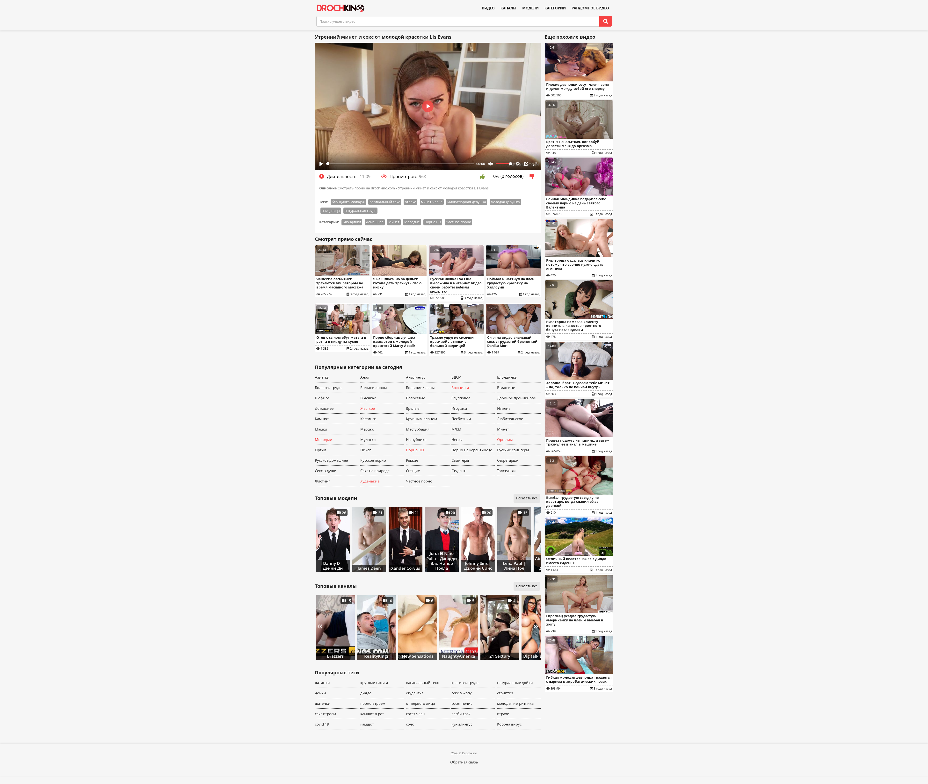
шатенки (322, 703)
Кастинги (368, 418)
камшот (367, 724)
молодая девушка (505, 202)
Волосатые (415, 398)
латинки (322, 682)
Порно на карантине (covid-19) (473, 449)
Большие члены (420, 387)
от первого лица (420, 703)
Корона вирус (509, 724)
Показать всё (527, 586)
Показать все (527, 498)
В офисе (322, 398)
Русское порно (373, 460)
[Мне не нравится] (533, 176)
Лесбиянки (461, 418)
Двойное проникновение (519, 398)
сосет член (415, 713)
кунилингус (461, 724)
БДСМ (456, 377)
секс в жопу (461, 692)
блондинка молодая (348, 202)
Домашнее (375, 222)
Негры (457, 439)
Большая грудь (328, 387)
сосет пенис (461, 703)
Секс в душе (325, 470)
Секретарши (508, 460)
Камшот (322, 418)
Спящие (413, 470)
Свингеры (460, 460)
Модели (530, 8)
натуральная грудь (360, 210)
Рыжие (412, 460)
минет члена (431, 202)
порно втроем (372, 703)
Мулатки (368, 439)
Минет (393, 222)
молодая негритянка (515, 703)
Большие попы (373, 387)
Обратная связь (464, 762)
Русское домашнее (331, 460)
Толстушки (506, 470)
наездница (331, 210)
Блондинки (352, 222)
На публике (416, 439)
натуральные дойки (515, 682)
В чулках (368, 398)
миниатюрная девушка (466, 202)
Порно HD (433, 222)
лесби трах (461, 713)
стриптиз (505, 692)
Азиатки (322, 377)
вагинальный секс (385, 202)
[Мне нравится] (483, 176)
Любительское (510, 418)
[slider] (400, 163)
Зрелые (412, 408)
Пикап (365, 449)
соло (410, 724)
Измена (503, 408)
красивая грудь (464, 682)
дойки (320, 692)
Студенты (459, 470)
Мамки (321, 429)
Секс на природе (375, 470)
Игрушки (459, 408)
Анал (364, 377)
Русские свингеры (513, 449)
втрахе (410, 202)
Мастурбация (417, 429)
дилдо (365, 692)
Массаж (367, 429)
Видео (488, 8)
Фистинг (322, 481)
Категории (555, 8)
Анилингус (415, 377)
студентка (414, 692)
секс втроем (325, 713)
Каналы (508, 8)
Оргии (320, 449)
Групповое (460, 398)
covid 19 (322, 724)
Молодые (412, 222)
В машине (506, 387)
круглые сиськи (374, 682)
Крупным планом (421, 418)
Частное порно (458, 222)
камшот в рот (372, 713)
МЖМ (456, 429)
